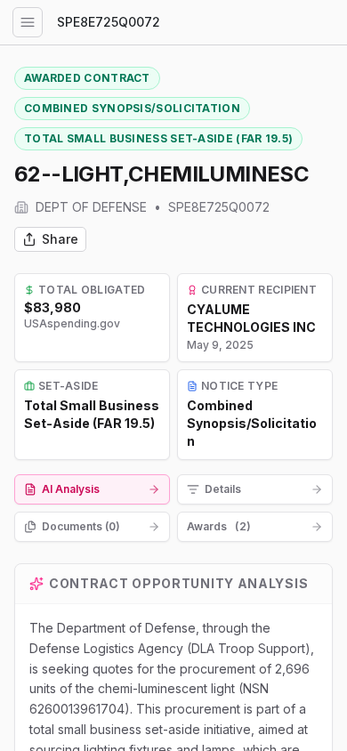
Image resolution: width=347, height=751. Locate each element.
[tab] (92, 489)
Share (60, 238)
